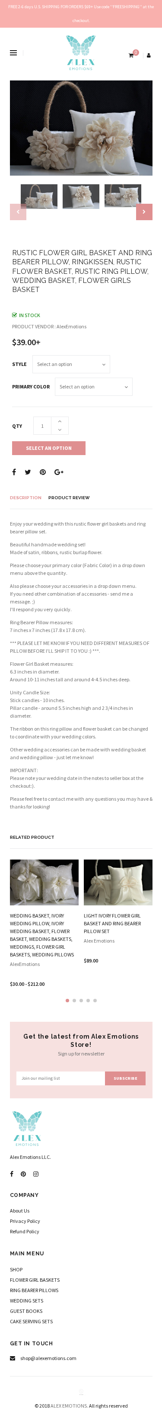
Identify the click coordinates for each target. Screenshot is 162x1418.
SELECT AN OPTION (49, 448)
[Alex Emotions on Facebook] (11, 1174)
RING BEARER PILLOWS (34, 1290)
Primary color (31, 386)
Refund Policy (24, 1231)
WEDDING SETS (26, 1300)
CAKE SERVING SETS (31, 1321)
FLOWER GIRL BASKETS (35, 1280)
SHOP (16, 1269)
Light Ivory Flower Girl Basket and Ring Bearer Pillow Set (112, 923)
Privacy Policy (25, 1221)
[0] (130, 55)
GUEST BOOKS (26, 1311)
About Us (19, 1210)
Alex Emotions (99, 940)
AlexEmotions (25, 964)
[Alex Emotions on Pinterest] (23, 1174)
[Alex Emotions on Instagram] (35, 1174)
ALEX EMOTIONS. (69, 1405)
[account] (149, 55)
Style (19, 364)
